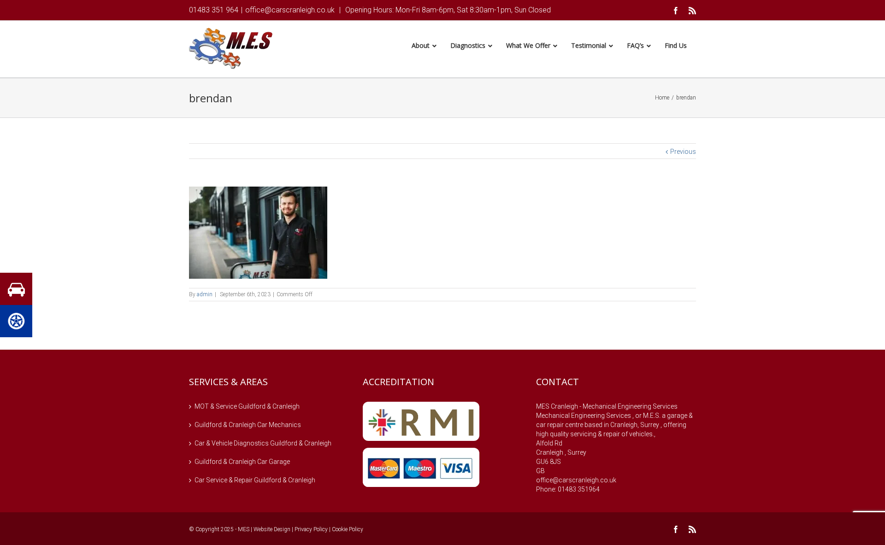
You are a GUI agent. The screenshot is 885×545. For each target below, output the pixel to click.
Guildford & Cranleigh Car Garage (242, 461)
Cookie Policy (347, 529)
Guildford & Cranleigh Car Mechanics (248, 424)
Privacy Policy (311, 529)
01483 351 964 (213, 10)
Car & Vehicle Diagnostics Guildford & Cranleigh (263, 443)
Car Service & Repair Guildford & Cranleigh (255, 480)
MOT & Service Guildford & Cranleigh (247, 406)
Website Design (272, 529)
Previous (683, 151)
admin (204, 294)
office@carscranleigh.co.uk (290, 10)
